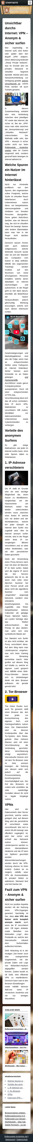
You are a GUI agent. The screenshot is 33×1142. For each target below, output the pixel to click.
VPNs (10, 1094)
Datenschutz (22, 1139)
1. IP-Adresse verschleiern (19, 1088)
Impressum (10, 1139)
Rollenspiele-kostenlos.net (16, 1136)
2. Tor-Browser (14, 1091)
